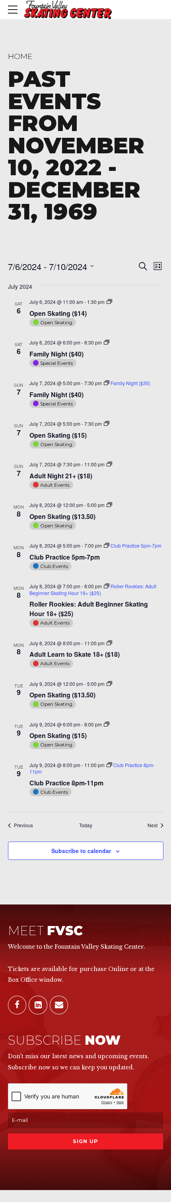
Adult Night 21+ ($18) (60, 475)
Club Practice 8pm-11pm (66, 782)
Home (20, 56)
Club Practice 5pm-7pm (64, 557)
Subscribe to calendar (81, 851)
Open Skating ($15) (58, 435)
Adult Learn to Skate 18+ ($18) (74, 654)
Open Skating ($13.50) (62, 516)
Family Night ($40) (56, 353)
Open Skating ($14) (58, 313)
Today (85, 825)
